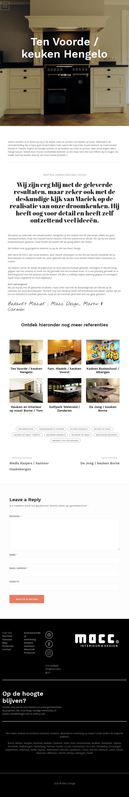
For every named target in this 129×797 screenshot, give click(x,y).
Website (14, 581)
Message (15, 516)
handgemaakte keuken (51, 429)
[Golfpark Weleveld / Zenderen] (64, 390)
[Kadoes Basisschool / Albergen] (103, 352)
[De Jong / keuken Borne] (103, 390)
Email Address (18, 568)
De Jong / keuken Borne (102, 408)
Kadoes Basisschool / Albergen (103, 370)
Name (13, 555)
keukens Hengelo (55, 435)
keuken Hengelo (79, 429)
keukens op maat (80, 435)
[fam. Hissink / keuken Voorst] (64, 352)
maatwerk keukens (106, 435)
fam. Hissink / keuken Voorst (64, 370)
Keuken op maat (102, 429)
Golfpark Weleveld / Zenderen (64, 408)
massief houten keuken (65, 440)
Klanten (66, 75)
